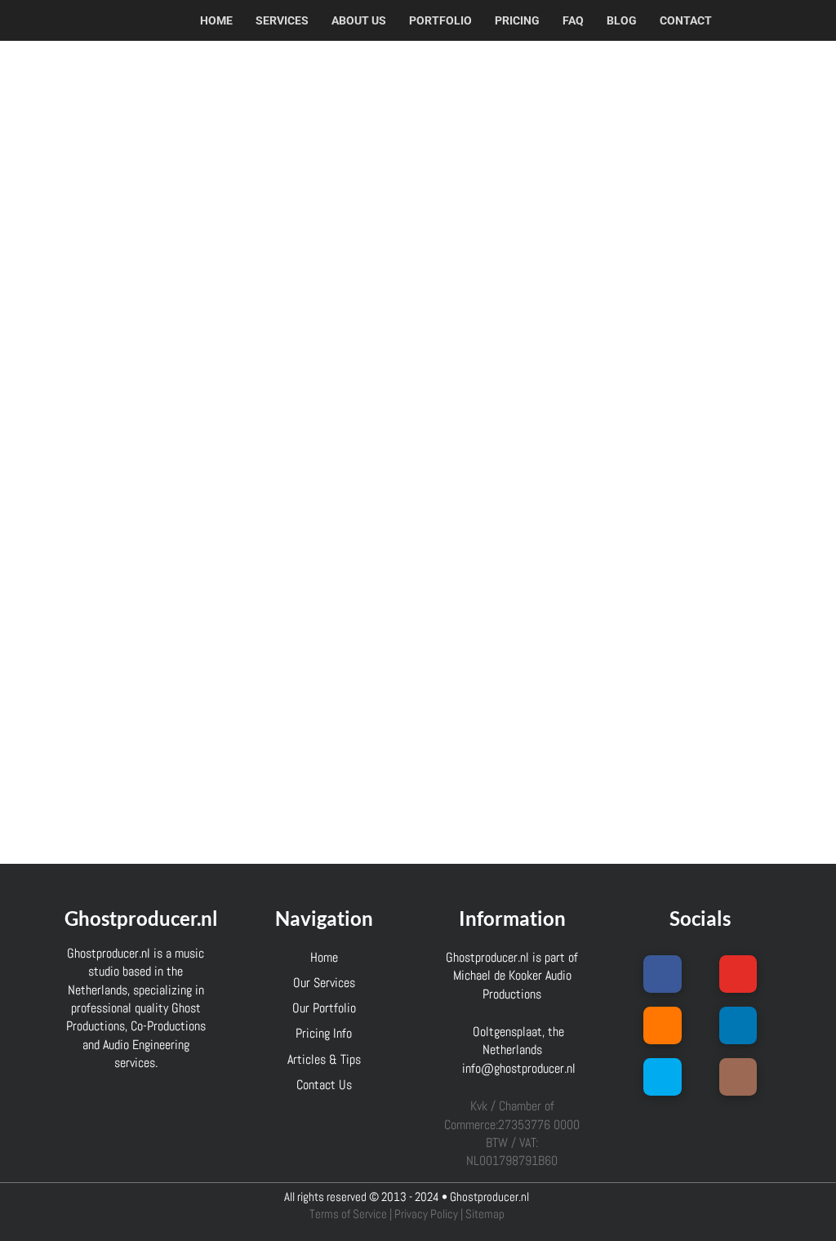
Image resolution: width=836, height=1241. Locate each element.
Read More (121, 812)
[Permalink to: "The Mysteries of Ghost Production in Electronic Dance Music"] (150, 292)
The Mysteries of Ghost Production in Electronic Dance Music (142, 158)
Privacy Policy (426, 1214)
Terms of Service (348, 1214)
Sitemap (485, 1214)
